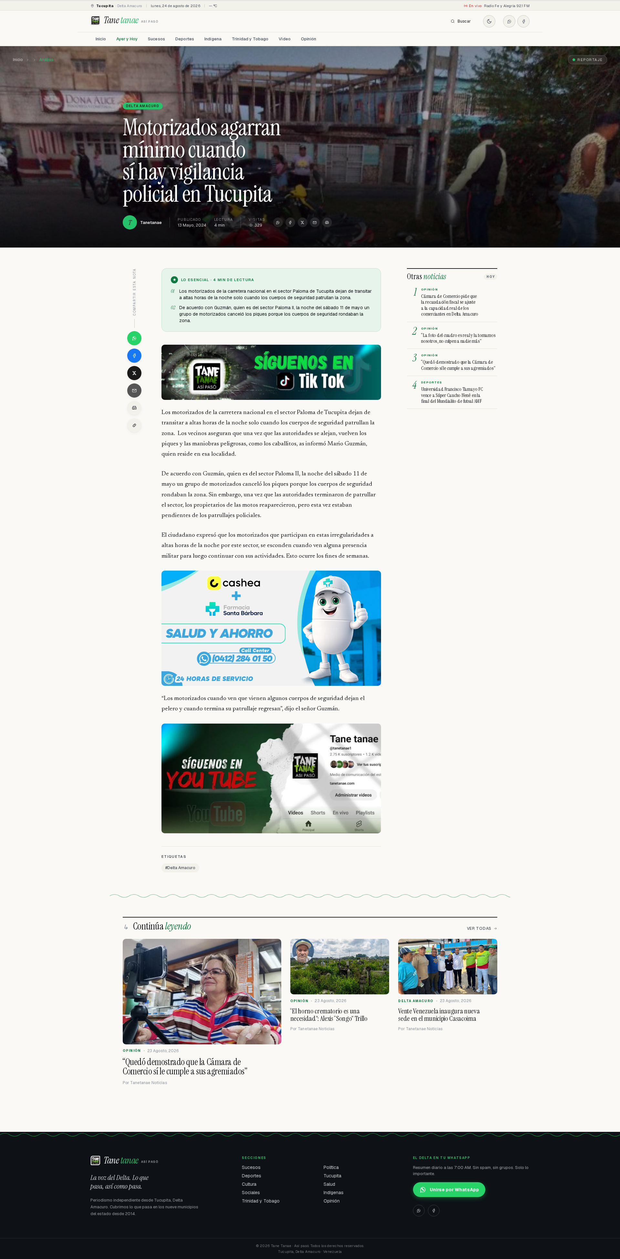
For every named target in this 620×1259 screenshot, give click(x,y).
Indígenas (334, 1192)
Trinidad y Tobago (250, 39)
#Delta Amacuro (180, 867)
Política (331, 1167)
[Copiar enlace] (134, 425)
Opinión (308, 39)
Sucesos (156, 39)
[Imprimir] (327, 222)
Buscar (464, 21)
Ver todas (479, 928)
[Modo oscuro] (489, 21)
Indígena (213, 39)
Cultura (249, 1184)
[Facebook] (523, 21)
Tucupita (332, 1176)
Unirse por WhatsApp (454, 1190)
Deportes (184, 39)
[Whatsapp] (509, 21)
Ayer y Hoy (127, 39)
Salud (329, 1184)
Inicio (101, 39)
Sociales (251, 1192)
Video (285, 39)
